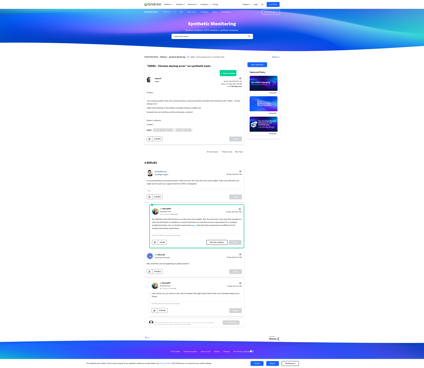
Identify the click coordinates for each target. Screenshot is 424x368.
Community (225, 12)
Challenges (204, 12)
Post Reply (231, 323)
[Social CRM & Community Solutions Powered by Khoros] (274, 338)
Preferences (290, 363)
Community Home (151, 12)
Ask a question (257, 65)
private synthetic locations (163, 130)
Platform (166, 12)
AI (174, 12)
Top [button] (148, 338)
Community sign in (270, 12)
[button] (257, 363)
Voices (214, 12)
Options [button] (275, 57)
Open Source (191, 12)
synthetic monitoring (183, 130)
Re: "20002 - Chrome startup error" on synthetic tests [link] (205, 57)
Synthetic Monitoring (177, 57)
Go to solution (229, 73)
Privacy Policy (165, 363)
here (193, 225)
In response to (170, 214)
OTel (181, 12)
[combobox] (212, 36)
